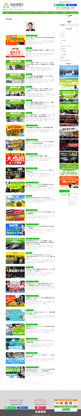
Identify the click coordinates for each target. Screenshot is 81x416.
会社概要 (55, 12)
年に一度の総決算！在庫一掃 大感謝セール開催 (36, 156)
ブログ (35, 12)
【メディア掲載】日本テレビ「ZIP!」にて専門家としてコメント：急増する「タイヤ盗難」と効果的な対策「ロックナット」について (40, 90)
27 (33, 383)
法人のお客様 (45, 12)
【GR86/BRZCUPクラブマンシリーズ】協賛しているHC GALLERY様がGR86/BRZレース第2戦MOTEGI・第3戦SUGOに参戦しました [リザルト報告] (40, 242)
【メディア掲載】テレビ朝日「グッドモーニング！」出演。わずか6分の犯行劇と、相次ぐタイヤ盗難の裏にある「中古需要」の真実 (40, 64)
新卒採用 (64, 12)
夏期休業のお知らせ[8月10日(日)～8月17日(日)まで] (38, 197)
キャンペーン (17, 12)
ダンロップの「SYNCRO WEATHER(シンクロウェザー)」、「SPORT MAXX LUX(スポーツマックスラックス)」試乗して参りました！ (40, 256)
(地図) (73, 7)
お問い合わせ (74, 12)
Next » (37, 383)
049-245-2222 (66, 2)
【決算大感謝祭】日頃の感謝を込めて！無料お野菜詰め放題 (39, 127)
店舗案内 (7, 12)
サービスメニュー (26, 12)
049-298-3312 (41, 404)
